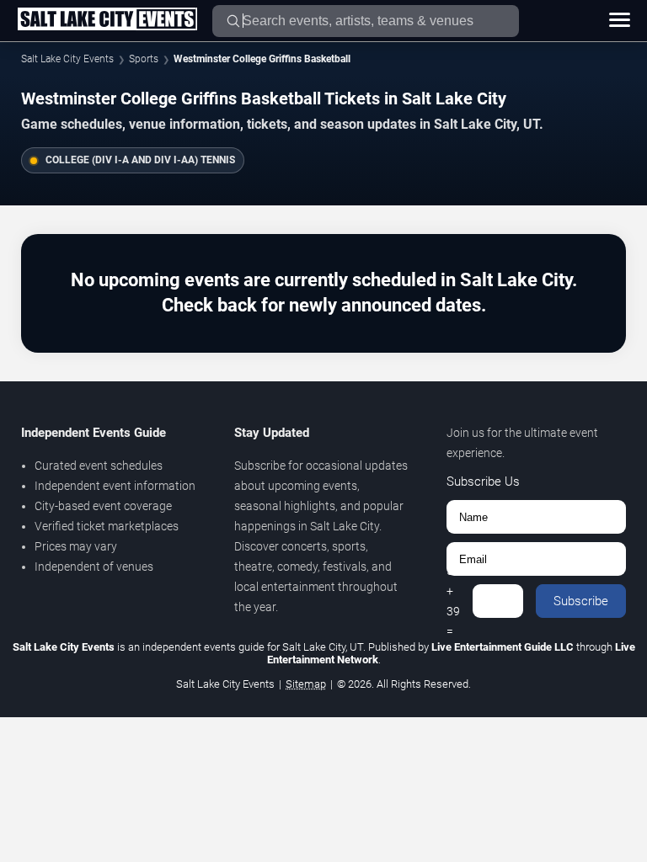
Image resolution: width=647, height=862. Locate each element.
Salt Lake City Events (67, 59)
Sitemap (306, 684)
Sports (143, 59)
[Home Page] (107, 20)
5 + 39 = (453, 601)
